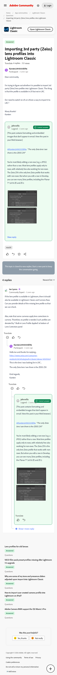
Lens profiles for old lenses (16, 546)
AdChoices (12, 671)
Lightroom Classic (38, 13)
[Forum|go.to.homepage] (21, 5)
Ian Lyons (13, 289)
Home (8, 13)
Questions (9, 15)
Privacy (38, 657)
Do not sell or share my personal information (22, 667)
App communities (21, 13)
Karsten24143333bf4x (18, 68)
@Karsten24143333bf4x (16, 149)
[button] (5, 6)
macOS (8, 247)
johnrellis (15, 125)
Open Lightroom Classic (40, 29)
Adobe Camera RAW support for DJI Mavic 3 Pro (25, 609)
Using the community (14, 657)
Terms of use (28, 657)
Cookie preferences (13, 662)
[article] (28, 314)
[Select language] (38, 5)
